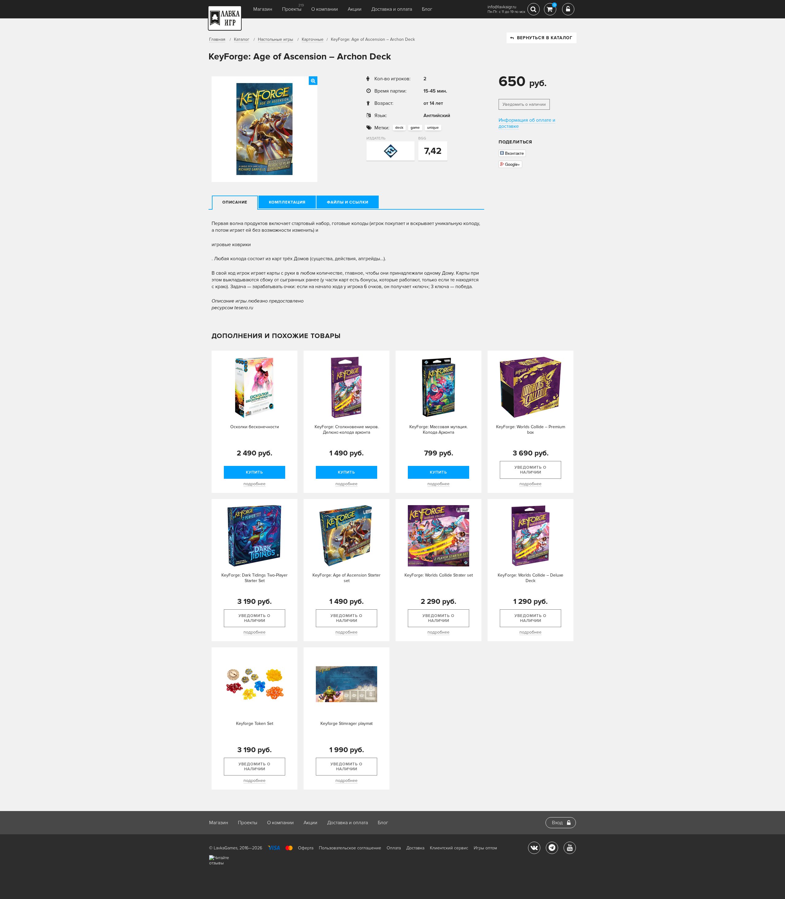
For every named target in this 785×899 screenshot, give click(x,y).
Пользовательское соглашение (350, 848)
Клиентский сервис (449, 848)
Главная (217, 39)
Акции (355, 9)
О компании (324, 9)
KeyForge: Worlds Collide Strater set (438, 575)
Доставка (415, 848)
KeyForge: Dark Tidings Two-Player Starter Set (254, 578)
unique (433, 127)
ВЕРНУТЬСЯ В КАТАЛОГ (544, 37)
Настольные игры (275, 39)
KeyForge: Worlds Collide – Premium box (530, 429)
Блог (427, 9)
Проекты (291, 9)
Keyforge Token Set (254, 723)
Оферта (305, 848)
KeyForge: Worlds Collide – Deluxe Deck (530, 578)
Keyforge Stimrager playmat (346, 723)
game (415, 127)
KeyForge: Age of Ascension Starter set (346, 578)
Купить (254, 472)
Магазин (262, 9)
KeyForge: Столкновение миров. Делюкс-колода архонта (347, 429)
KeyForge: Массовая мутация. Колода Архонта (438, 429)
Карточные (313, 39)
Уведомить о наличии (524, 104)
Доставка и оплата (391, 9)
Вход (557, 823)
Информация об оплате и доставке (527, 123)
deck (399, 127)
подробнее (254, 483)
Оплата (394, 848)
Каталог (241, 39)
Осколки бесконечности (254, 426)
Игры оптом (485, 848)
